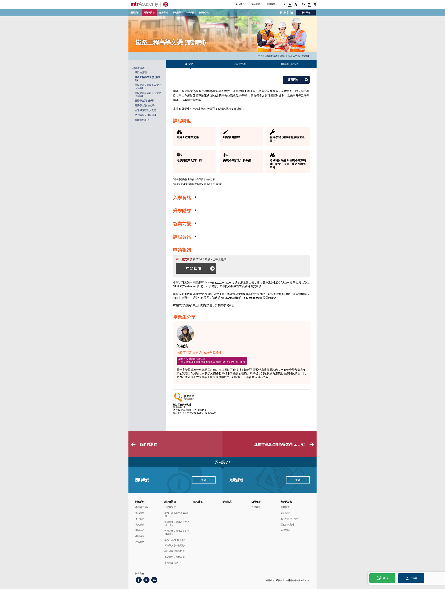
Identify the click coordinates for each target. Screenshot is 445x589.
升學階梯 (182, 210)
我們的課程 (141, 72)
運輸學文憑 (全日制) (145, 100)
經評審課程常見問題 (145, 110)
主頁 (260, 56)
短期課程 (163, 12)
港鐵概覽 (139, 513)
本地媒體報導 (142, 120)
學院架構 (139, 519)
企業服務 (190, 12)
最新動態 (285, 513)
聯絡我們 (256, 4)
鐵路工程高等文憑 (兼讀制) (176, 515)
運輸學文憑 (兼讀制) (145, 105)
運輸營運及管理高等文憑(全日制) (176, 523)
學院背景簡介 (142, 507)
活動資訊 (285, 507)
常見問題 (271, 4)
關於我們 (135, 12)
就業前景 (182, 223)
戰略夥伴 (139, 524)
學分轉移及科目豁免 (145, 115)
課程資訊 (182, 236)
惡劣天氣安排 (287, 524)
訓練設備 (139, 536)
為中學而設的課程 (290, 519)
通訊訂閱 (285, 530)
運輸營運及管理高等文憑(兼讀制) (176, 532)
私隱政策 (270, 580)
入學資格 (182, 197)
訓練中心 (139, 530)
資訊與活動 (204, 12)
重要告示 (280, 580)
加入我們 (240, 4)
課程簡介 (293, 79)
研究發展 (177, 12)
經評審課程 (149, 12)
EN (303, 4)
